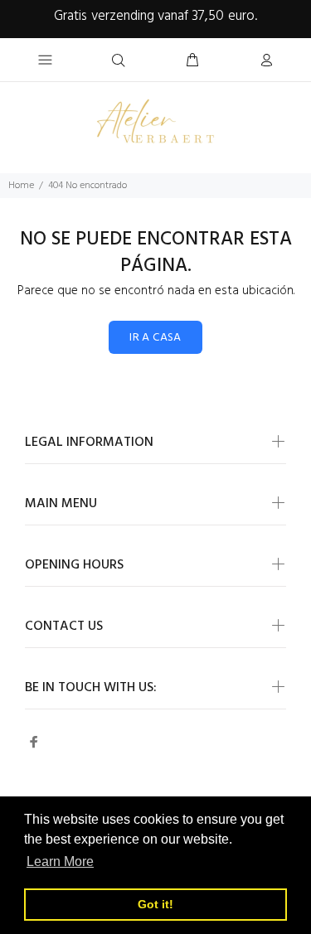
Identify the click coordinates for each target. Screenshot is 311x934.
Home (21, 185)
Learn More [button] (60, 861)
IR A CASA (155, 337)
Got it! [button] (155, 904)
